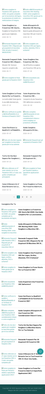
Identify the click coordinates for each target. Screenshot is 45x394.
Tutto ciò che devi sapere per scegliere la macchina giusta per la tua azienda (11, 157)
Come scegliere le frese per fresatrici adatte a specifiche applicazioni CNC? (32, 185)
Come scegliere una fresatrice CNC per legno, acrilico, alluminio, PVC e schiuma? (33, 60)
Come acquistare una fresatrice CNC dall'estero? (31, 94)
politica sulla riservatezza (28, 390)
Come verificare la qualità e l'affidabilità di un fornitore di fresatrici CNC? (12, 128)
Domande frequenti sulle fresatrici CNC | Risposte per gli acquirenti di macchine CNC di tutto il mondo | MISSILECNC (12, 60)
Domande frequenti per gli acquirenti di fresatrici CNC (32, 157)
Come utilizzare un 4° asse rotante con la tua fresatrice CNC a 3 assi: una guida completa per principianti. (11, 185)
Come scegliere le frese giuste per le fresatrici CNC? (11, 94)
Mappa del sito (13, 390)
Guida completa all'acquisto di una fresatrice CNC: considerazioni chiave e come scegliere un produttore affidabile (32, 128)
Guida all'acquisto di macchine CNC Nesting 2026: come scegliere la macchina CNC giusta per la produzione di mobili (32, 26)
